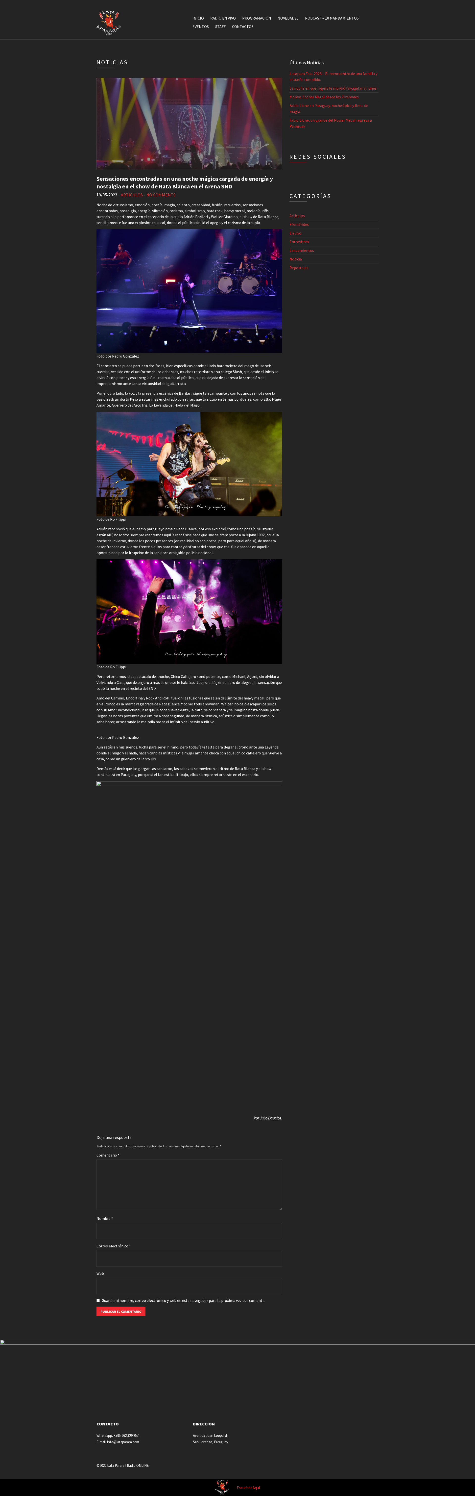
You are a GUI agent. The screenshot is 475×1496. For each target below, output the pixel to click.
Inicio (198, 18)
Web (100, 1273)
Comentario (107, 1155)
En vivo (295, 233)
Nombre (104, 1218)
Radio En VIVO (223, 18)
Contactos (243, 26)
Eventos (200, 26)
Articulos (132, 195)
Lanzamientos (301, 250)
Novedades (288, 18)
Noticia (295, 259)
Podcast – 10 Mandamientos (332, 18)
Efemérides (299, 224)
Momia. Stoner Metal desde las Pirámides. (324, 96)
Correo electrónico (113, 1245)
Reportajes (298, 267)
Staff (220, 26)
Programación (256, 18)
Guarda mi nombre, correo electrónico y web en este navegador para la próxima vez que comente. (183, 1300)
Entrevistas (299, 241)
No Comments (160, 195)
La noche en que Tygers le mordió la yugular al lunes (333, 88)
